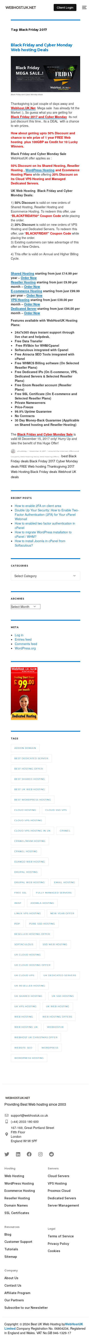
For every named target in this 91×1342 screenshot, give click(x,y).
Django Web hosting (29, 861)
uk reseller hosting (29, 985)
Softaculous (23, 944)
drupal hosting (26, 872)
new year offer (62, 913)
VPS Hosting (20, 299)
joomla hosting (42, 903)
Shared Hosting (22, 273)
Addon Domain (25, 748)
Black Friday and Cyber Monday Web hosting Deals (41, 47)
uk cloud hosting (27, 954)
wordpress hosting (29, 1058)
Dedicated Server (23, 308)
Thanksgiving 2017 (60, 466)
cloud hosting (25, 810)
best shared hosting (29, 779)
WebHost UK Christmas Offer (35, 1037)
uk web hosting (57, 1006)
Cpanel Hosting (26, 851)
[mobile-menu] (84, 7)
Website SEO (23, 1047)
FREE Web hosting (33, 466)
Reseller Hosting (23, 282)
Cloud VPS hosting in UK (32, 830)
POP (17, 923)
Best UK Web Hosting (29, 789)
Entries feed (23, 639)
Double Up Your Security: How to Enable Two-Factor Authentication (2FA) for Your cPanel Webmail (47, 514)
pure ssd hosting (42, 923)
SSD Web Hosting (55, 944)
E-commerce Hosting (26, 291)
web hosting (23, 1016)
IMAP (17, 903)
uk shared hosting (28, 996)
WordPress (50, 1047)
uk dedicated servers (60, 975)
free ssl (20, 892)
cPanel (65, 830)
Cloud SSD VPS (56, 810)
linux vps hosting (27, 913)
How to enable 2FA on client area (38, 505)
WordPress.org (25, 648)
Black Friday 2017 (42, 461)
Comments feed (26, 644)
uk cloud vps (24, 975)
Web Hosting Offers (49, 457)
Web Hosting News (29, 457)
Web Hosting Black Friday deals (34, 472)
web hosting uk (26, 1027)
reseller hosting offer (32, 934)
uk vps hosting (25, 1006)
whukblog (22, 451)
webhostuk (55, 1027)
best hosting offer (28, 768)
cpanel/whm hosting (30, 841)
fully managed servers (54, 892)
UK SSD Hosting (63, 996)
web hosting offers (57, 1016)
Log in (19, 635)
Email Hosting (64, 882)
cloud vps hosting (28, 820)
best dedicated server (31, 758)
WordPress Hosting (40, 170)
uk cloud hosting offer (32, 965)
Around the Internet (58, 451)
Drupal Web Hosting (29, 882)
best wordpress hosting (32, 799)
